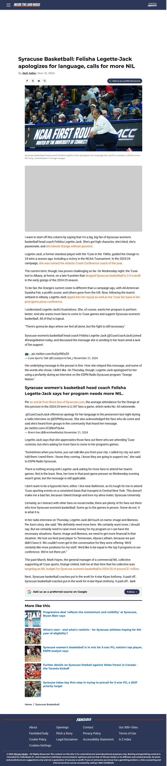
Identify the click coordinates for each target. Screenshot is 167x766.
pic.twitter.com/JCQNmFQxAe (44, 428)
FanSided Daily (38, 733)
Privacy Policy (92, 733)
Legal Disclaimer (67, 739)
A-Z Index (125, 739)
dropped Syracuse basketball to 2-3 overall (112, 275)
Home (28, 704)
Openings (62, 727)
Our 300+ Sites (128, 727)
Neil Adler (29, 73)
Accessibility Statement (98, 739)
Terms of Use (127, 733)
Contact (88, 727)
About (33, 727)
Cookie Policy (37, 739)
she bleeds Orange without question (69, 246)
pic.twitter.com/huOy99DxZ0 (50, 353)
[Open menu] (8, 5)
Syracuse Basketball (47, 704)
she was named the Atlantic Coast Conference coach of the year (80, 263)
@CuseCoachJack (120, 335)
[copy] (44, 81)
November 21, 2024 (86, 358)
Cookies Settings (40, 745)
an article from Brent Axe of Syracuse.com (57, 402)
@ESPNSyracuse (62, 419)
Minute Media (21, 754)
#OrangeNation (35, 340)
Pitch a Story (64, 733)
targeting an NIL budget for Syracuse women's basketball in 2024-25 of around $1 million (82, 569)
